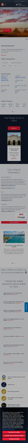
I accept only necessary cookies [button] (14, 435)
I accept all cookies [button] (14, 432)
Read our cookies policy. (8, 429)
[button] (14, 439)
